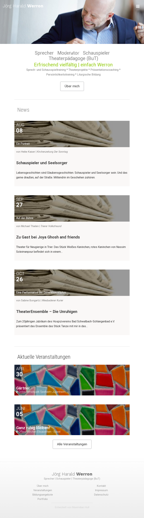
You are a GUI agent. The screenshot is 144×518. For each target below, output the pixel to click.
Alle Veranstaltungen (72, 444)
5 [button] (78, 52)
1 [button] (66, 52)
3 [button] (72, 52)
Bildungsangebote (42, 494)
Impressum (101, 490)
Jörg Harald (23, 5)
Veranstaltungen (42, 490)
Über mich (72, 86)
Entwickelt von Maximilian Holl (72, 507)
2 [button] (69, 52)
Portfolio (43, 499)
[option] (72, 22)
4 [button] (75, 52)
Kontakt (101, 485)
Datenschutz (101, 494)
